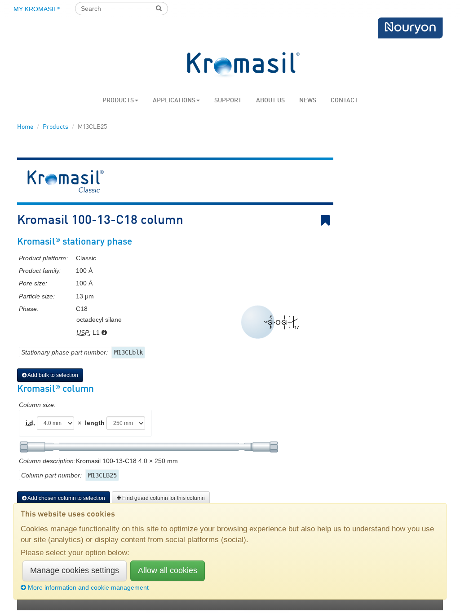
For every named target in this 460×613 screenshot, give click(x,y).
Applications (174, 100)
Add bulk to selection (52, 375)
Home (25, 127)
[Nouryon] (410, 28)
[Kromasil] (243, 65)
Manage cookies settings (74, 570)
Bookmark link (331, 221)
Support (228, 100)
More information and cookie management (88, 587)
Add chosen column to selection (66, 498)
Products (118, 100)
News (307, 100)
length (95, 422)
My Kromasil (36, 9)
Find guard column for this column (163, 498)
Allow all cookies (167, 570)
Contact (344, 100)
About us (270, 100)
